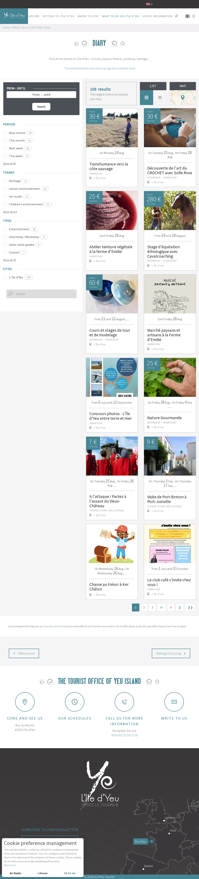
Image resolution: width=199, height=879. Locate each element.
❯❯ (190, 607)
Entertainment (22, 229)
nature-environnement (27, 189)
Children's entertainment (29, 204)
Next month (20, 133)
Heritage (18, 181)
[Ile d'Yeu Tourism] (99, 786)
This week (18, 156)
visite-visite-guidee (24, 245)
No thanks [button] (15, 873)
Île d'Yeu (140, 841)
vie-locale (18, 196)
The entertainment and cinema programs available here (99, 68)
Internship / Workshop (27, 237)
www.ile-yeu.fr (51, 626)
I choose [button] (43, 873)
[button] (33, 16)
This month (20, 140)
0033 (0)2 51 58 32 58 (124, 735)
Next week (19, 148)
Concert (16, 252)
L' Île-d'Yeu (20, 277)
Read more (10, 865)
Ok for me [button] (70, 873)
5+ (161, 607)
